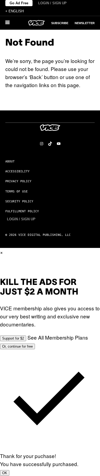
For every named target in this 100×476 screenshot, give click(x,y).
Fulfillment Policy (22, 211)
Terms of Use (16, 191)
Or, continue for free (17, 346)
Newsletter (85, 23)
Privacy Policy (18, 181)
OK (4, 473)
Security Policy (19, 201)
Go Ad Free (19, 3)
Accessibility (17, 171)
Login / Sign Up (52, 3)
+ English (14, 11)
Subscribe (59, 23)
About (10, 161)
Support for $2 (13, 338)
